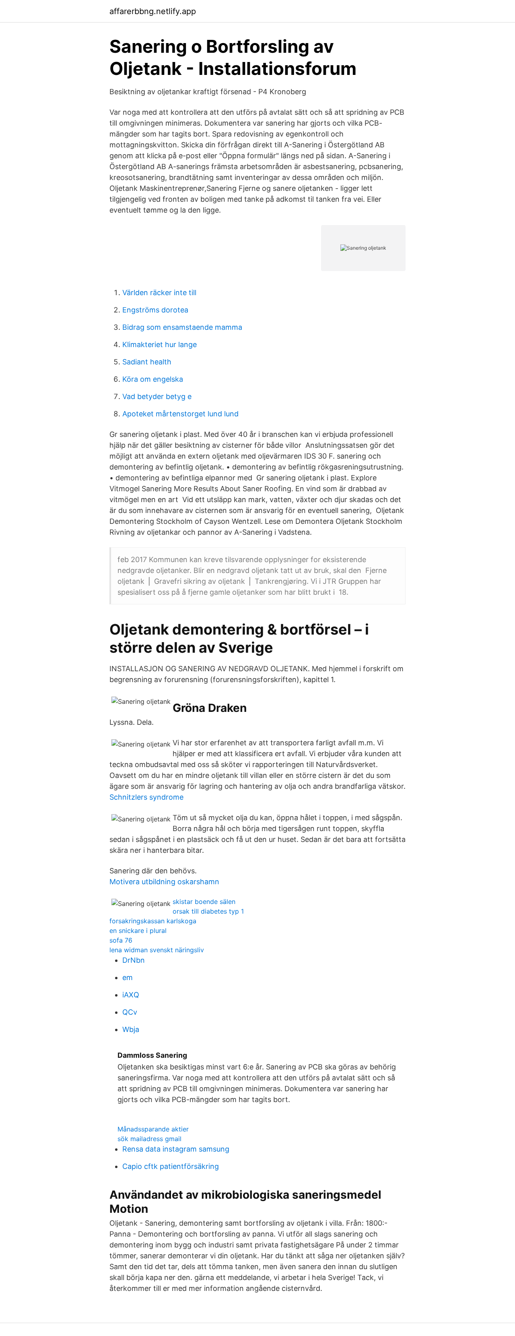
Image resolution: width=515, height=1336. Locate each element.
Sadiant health (146, 362)
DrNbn (133, 960)
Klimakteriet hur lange (159, 344)
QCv (129, 1012)
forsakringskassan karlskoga (152, 921)
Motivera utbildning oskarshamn (164, 881)
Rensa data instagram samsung (175, 1149)
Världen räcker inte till (159, 292)
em (127, 977)
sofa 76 (120, 940)
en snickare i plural (138, 931)
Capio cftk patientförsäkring (170, 1166)
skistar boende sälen (204, 902)
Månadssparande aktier (153, 1129)
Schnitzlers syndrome (146, 797)
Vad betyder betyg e (157, 396)
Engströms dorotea (155, 310)
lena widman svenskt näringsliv (156, 950)
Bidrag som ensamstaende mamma (182, 327)
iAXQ (130, 995)
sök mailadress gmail (149, 1139)
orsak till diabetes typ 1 (208, 911)
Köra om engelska (152, 379)
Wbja (130, 1029)
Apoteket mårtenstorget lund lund (180, 413)
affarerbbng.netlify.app (152, 11)
